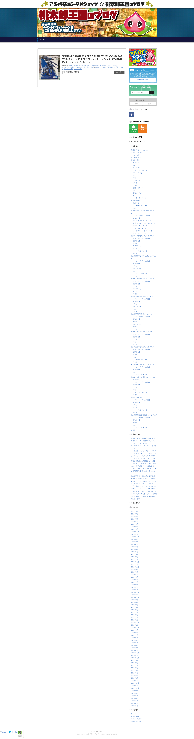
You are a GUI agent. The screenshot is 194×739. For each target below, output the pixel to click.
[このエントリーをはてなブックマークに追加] (10, 732)
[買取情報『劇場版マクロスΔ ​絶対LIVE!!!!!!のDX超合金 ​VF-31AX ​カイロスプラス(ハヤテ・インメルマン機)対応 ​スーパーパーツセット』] (49, 81)
